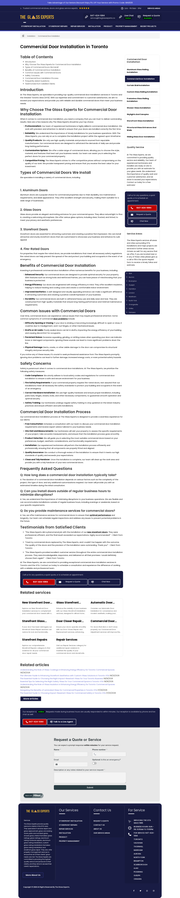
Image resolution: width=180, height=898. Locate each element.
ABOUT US (98, 829)
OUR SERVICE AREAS (102, 833)
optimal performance (100, 515)
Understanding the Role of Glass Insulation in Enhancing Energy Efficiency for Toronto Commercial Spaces (67, 684)
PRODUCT (63, 837)
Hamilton (132, 289)
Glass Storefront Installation (67, 603)
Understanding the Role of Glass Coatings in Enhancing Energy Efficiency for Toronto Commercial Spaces (67, 669)
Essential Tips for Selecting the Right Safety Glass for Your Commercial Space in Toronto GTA (62, 681)
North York (133, 300)
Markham (132, 296)
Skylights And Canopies (138, 114)
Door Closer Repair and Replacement (69, 621)
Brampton (133, 281)
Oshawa (132, 312)
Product (108, 26)
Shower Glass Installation (139, 108)
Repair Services (78, 26)
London (132, 293)
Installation (94, 26)
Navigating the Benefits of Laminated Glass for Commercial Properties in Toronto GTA (59, 690)
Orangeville (133, 304)
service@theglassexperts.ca (102, 18)
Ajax (130, 273)
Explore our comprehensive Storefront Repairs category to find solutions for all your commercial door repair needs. (36, 649)
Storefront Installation (33, 26)
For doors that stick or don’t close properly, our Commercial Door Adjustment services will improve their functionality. (106, 629)
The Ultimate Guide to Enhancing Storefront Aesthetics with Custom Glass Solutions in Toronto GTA (65, 675)
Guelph (132, 285)
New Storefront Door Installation (36, 603)
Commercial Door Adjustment (103, 621)
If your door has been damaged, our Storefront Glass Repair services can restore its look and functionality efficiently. (37, 629)
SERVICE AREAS (153, 8)
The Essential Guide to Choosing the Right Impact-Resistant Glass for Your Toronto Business (61, 678)
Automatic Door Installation (102, 603)
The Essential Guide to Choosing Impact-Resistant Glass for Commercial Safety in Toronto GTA (63, 693)
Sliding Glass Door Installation (141, 136)
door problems (60, 318)
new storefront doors (97, 532)
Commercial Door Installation (141, 79)
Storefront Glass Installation (140, 121)
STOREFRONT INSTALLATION (70, 821)
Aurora (131, 277)
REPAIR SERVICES (66, 829)
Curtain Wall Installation (138, 85)
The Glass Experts (62, 887)
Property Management (126, 26)
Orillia (131, 308)
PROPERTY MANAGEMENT (69, 841)
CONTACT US (99, 825)
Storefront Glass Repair (33, 621)
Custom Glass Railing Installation (142, 92)
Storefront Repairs (58, 26)
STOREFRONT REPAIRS (68, 825)
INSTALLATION (65, 833)
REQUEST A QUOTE (101, 821)
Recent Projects (148, 26)
